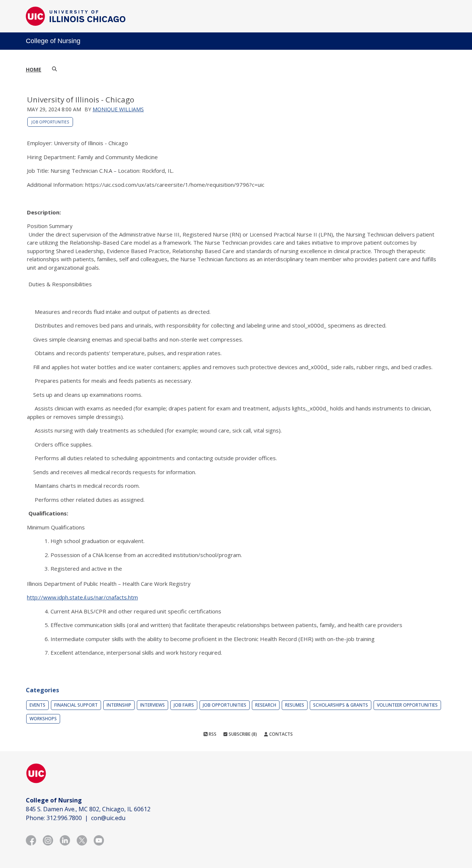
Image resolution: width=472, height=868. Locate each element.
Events (37, 705)
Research (265, 705)
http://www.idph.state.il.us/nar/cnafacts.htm (82, 597)
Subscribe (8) (242, 734)
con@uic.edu (108, 818)
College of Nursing (53, 41)
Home (33, 69)
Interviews (152, 705)
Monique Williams (118, 109)
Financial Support (76, 705)
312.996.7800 (64, 818)
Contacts (280, 734)
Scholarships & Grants (340, 705)
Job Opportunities (50, 122)
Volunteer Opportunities (407, 705)
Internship (119, 705)
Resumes (294, 705)
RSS (212, 734)
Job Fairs (184, 705)
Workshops (43, 718)
